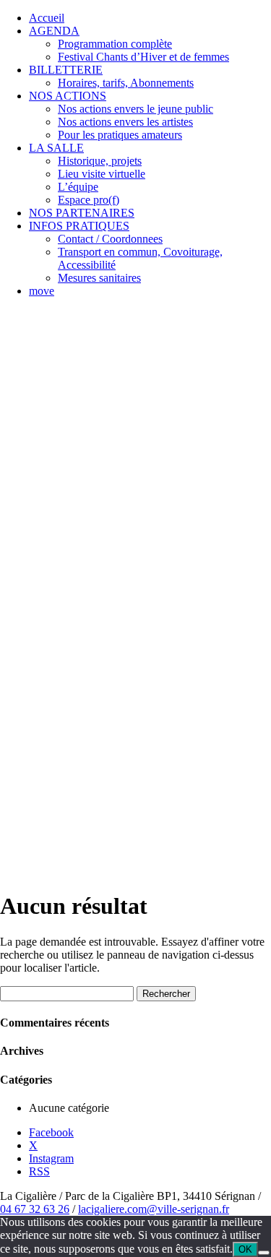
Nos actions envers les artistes (125, 122)
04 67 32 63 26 (34, 1209)
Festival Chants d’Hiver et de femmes (143, 57)
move (41, 291)
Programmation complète (115, 44)
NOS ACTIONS (67, 96)
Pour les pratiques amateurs (120, 135)
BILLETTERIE (66, 70)
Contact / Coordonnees (110, 239)
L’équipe (78, 187)
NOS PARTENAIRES (81, 213)
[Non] (264, 1252)
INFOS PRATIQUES (79, 226)
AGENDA (54, 31)
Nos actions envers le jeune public (135, 109)
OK (245, 1249)
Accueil (46, 18)
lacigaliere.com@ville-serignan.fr (153, 1209)
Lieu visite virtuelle (101, 174)
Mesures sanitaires (99, 278)
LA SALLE (56, 148)
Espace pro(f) (88, 200)
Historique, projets (100, 161)
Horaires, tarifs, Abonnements (126, 83)
